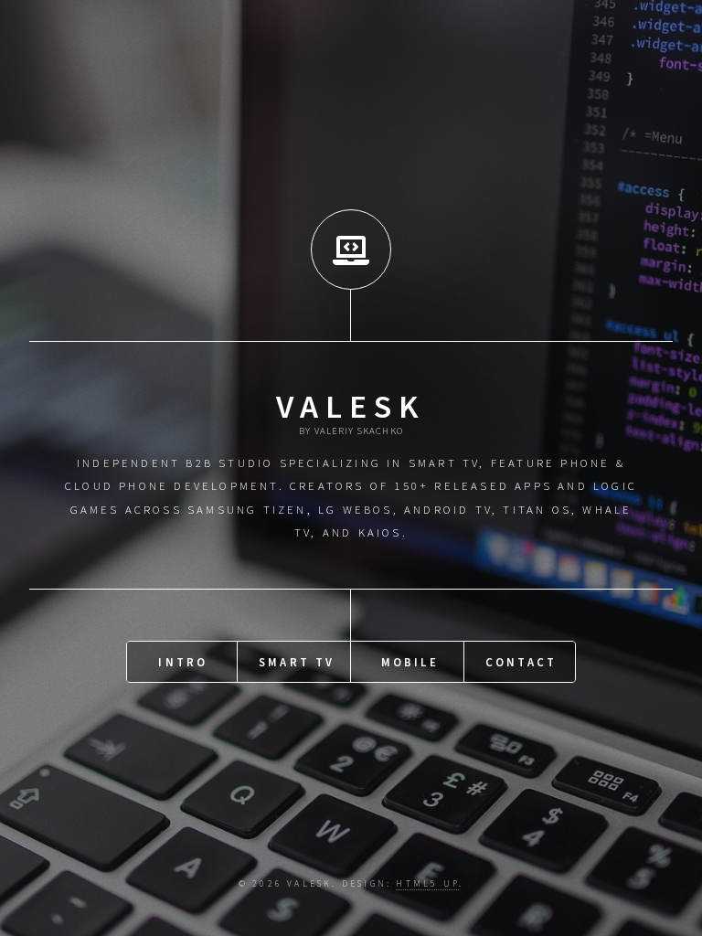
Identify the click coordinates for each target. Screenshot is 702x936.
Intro (182, 661)
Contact (521, 661)
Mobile (410, 661)
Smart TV (297, 661)
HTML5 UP (427, 883)
